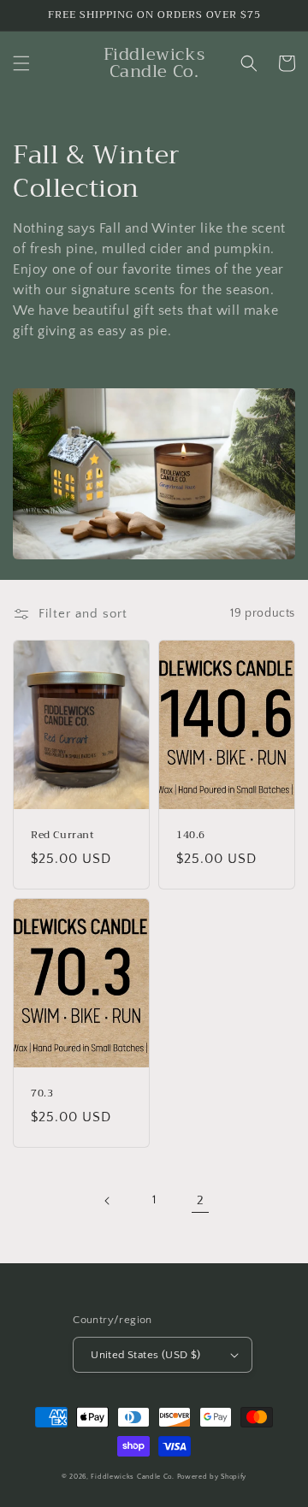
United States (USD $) (145, 1355)
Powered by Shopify (212, 1476)
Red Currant (63, 835)
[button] (21, 63)
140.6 (190, 835)
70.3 (42, 1094)
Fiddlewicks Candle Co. (132, 1476)
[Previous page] (108, 1201)
